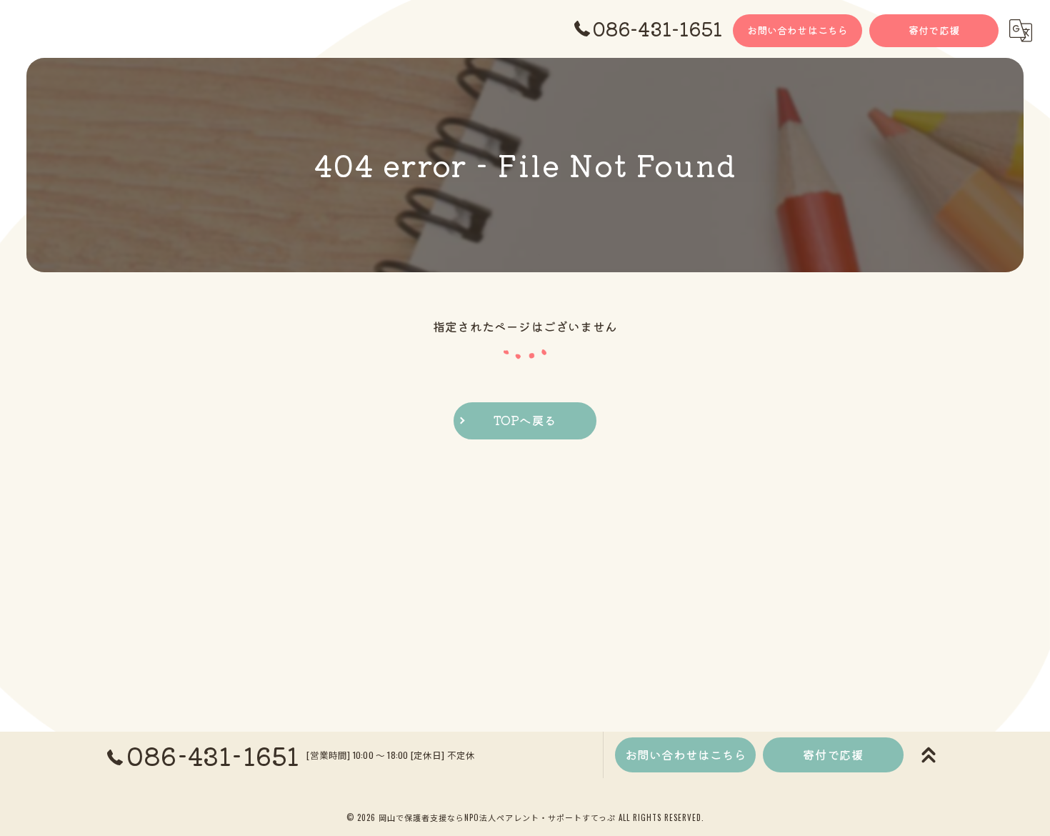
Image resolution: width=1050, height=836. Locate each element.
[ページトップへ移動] (928, 755)
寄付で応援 (934, 30)
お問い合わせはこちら (798, 30)
